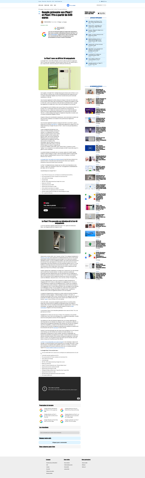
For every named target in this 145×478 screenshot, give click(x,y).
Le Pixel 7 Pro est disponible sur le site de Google (52, 342)
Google (43, 25)
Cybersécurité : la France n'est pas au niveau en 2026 (95, 45)
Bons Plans (46, 5)
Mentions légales (49, 473)
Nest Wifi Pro (54, 124)
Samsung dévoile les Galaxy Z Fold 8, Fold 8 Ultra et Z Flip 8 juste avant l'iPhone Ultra (101, 158)
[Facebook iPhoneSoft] (102, 1)
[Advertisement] (60, 48)
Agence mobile (84, 462)
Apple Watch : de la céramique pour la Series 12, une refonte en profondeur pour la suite (95, 50)
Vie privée (48, 469)
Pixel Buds (55, 327)
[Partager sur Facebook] (39, 13)
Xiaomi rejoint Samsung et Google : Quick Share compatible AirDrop (101, 265)
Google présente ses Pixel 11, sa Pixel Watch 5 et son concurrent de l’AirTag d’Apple (72, 416)
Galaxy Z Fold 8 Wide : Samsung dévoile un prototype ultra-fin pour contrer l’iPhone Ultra (101, 276)
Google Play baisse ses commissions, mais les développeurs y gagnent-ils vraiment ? (101, 255)
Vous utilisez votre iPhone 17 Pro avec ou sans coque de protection (95, 22)
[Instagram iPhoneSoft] (104, 1)
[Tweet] (39, 11)
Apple (51, 5)
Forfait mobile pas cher (68, 464)
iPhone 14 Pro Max (45, 257)
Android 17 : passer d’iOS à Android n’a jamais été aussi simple (100, 168)
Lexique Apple (66, 469)
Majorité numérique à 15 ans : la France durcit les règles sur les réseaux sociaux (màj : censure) (95, 40)
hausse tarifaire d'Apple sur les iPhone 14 (55, 347)
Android (41, 9)
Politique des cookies (50, 471)
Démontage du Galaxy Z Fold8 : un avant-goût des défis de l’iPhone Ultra (101, 91)
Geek (55, 5)
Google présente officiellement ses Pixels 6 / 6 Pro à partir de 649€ (50, 410)
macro (46, 299)
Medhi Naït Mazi (47, 21)
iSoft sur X (84, 466)
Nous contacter (67, 462)
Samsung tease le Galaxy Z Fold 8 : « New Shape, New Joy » (101, 225)
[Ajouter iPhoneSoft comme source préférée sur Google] (60, 28)
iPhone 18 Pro (49, 1)
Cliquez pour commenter (59, 442)
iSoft (47, 464)
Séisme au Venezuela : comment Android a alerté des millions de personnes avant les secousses (101, 244)
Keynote (40, 1)
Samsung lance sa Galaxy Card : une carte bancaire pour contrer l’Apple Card (101, 177)
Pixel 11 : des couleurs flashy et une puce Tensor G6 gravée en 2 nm (101, 207)
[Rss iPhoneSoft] (105, 1)
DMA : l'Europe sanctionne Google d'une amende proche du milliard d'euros (100, 148)
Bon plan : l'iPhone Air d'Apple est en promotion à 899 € (95, 31)
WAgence (83, 464)
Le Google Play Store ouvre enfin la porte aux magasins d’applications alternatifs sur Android (101, 196)
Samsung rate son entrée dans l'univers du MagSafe (101, 139)
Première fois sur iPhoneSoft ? (51, 462)
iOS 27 (53, 1)
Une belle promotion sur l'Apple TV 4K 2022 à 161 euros (95, 64)
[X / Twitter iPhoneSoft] (100, 1)
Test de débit (66, 466)
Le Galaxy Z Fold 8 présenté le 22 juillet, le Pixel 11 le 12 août (100, 216)
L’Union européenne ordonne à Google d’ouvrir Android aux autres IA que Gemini (101, 186)
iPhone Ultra (44, 1)
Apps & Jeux (41, 5)
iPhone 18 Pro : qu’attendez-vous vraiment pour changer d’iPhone (95, 26)
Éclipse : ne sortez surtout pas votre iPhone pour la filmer (95, 35)
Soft (72, 5)
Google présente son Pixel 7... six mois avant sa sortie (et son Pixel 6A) (51, 416)
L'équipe (47, 466)
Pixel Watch (54, 34)
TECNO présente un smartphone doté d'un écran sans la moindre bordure (100, 120)
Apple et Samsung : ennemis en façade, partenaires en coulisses (101, 233)
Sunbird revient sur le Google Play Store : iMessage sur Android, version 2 (101, 110)
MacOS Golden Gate (58, 1)
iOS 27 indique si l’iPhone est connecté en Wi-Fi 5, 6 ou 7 (94, 59)
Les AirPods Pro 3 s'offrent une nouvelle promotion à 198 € (94, 55)
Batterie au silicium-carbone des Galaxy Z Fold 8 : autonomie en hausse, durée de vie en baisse (101, 130)
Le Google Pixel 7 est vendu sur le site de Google (52, 159)
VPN (47, 25)
